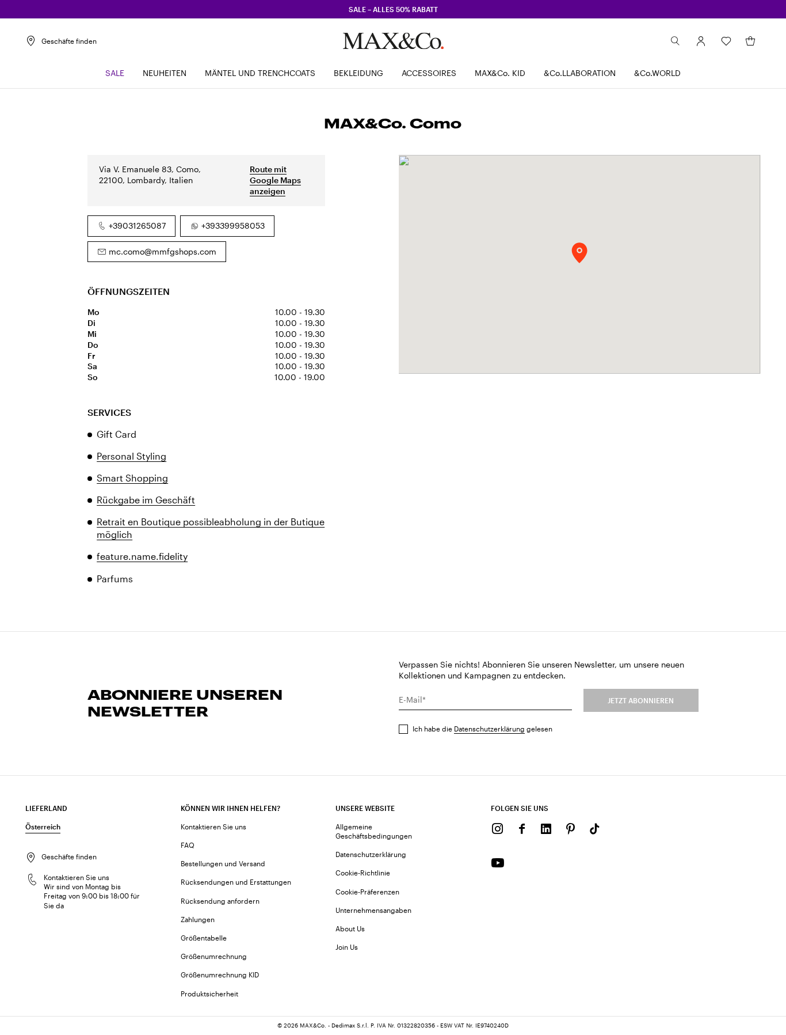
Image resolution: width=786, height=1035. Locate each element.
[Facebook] (522, 829)
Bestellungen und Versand (223, 863)
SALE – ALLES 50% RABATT (393, 9)
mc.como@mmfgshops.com (162, 251)
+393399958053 (233, 225)
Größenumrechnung (214, 956)
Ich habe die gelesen (482, 729)
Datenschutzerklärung (489, 729)
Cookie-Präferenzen (367, 892)
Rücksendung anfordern (220, 901)
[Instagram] (498, 829)
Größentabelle (204, 938)
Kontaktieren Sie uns (213, 826)
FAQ (187, 845)
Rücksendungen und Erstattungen (236, 882)
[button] (701, 41)
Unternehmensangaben (373, 910)
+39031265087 (137, 225)
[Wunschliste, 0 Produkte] (726, 41)
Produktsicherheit (209, 993)
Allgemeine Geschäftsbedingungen (373, 831)
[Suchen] (675, 41)
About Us (350, 928)
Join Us (346, 947)
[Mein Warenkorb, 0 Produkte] (750, 41)
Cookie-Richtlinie (362, 873)
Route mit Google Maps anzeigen (275, 180)
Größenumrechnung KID (220, 974)
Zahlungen (198, 919)
